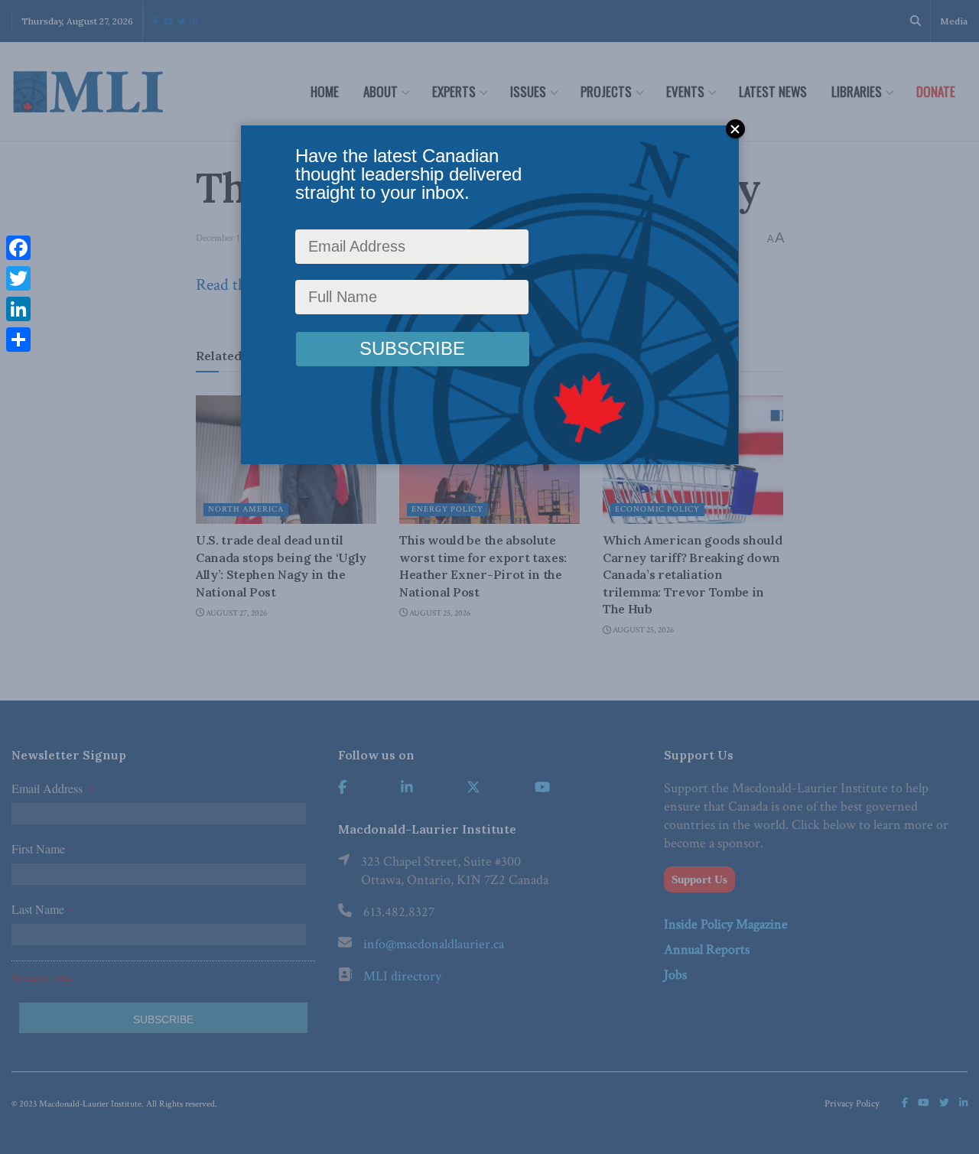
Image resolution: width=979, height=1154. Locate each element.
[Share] (18, 339)
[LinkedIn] (18, 309)
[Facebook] (18, 247)
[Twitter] (18, 278)
